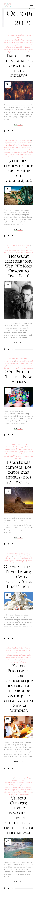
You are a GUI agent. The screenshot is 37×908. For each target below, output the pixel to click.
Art (6, 35)
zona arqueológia (24, 794)
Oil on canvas (23, 359)
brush (17, 361)
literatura (24, 653)
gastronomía (21, 787)
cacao (10, 783)
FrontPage (11, 35)
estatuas (24, 449)
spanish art (19, 252)
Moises (20, 456)
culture (28, 556)
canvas (21, 361)
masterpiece (8, 250)
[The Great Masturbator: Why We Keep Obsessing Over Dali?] (18, 300)
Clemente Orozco (21, 143)
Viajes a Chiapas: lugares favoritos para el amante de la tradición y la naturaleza (18, 815)
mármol (6, 456)
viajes (29, 140)
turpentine (23, 368)
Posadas (28, 657)
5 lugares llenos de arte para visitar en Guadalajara (18, 170)
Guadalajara (26, 145)
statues (30, 561)
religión (9, 52)
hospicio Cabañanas (15, 147)
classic (23, 556)
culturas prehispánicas (16, 45)
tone (14, 368)
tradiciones (23, 52)
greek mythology (23, 558)
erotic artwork (25, 248)
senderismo (17, 792)
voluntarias (23, 662)
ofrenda (16, 49)
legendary (12, 561)
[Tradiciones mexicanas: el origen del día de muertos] (18, 90)
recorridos (28, 155)
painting (12, 363)
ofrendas (22, 49)
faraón (21, 451)
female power (16, 653)
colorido (6, 42)
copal (17, 42)
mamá (29, 653)
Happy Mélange (19, 35)
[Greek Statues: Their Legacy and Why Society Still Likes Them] (18, 601)
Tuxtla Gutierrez (13, 794)
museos (7, 790)
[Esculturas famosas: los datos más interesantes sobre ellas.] (18, 500)
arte (14, 143)
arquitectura (8, 143)
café (14, 783)
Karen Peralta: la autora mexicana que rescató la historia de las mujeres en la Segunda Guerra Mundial (18, 688)
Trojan (14, 563)
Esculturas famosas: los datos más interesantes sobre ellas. (19, 472)
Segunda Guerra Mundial (12, 660)
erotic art (17, 248)
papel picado (29, 49)
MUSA (6, 150)
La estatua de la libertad (18, 454)
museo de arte (16, 152)
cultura (29, 785)
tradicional (15, 52)
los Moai (28, 454)
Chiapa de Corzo (15, 785)
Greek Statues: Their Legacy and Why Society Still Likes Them (18, 576)
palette (18, 363)
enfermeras (22, 650)
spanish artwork (28, 252)
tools (17, 368)
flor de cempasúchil (17, 47)
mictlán (11, 49)
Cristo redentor (15, 447)
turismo (30, 792)
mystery (18, 561)
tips (11, 368)
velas (28, 52)
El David (27, 447)
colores (29, 40)
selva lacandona (8, 792)
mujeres (8, 657)
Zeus (23, 563)
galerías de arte (17, 145)
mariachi (29, 147)
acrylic (6, 361)
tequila (23, 157)
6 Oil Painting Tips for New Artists (18, 376)
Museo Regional (19, 155)
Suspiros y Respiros (20, 140)
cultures (7, 558)
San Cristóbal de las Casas (23, 790)
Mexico (6, 49)
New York (26, 456)
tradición (22, 660)
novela (13, 657)
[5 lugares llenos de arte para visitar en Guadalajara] (18, 195)
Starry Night (13, 366)
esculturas (8, 449)
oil (32, 361)
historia (6, 147)
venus (19, 563)
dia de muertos (28, 45)
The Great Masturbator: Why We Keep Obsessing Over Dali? (18, 266)
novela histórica (20, 657)
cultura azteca (24, 42)
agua (6, 40)
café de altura (20, 783)
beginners (11, 361)
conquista (12, 42)
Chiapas (23, 785)
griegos (26, 451)
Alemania (8, 650)
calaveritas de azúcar (20, 40)
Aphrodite (9, 556)
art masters (10, 248)
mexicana (8, 655)
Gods (12, 558)
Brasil (8, 447)
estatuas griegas (14, 451)
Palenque (12, 790)
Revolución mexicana (14, 157)
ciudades (11, 553)
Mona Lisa (27, 361)
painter (7, 363)
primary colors (25, 363)
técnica (20, 459)
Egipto (22, 447)
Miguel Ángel (13, 456)
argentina (15, 650)
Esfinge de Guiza (16, 449)
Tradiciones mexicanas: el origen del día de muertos (18, 65)
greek (15, 558)
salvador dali (11, 252)
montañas (28, 787)
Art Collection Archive (16, 245)
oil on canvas (24, 250)
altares (11, 40)
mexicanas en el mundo (19, 655)
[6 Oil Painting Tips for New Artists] (18, 397)
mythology (24, 561)
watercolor (30, 368)
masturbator (16, 250)
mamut (24, 147)
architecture (16, 556)
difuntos (8, 47)
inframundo (27, 47)
